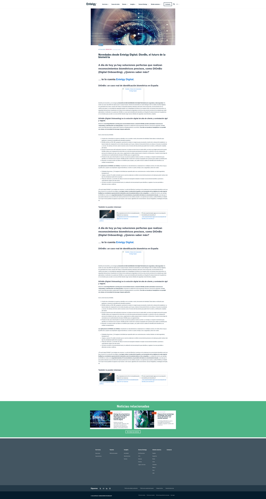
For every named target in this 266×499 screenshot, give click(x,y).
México (153, 467)
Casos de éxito (98, 456)
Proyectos (109, 49)
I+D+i (139, 456)
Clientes (140, 461)
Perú (153, 470)
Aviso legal (173, 495)
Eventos (125, 459)
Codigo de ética (159, 488)
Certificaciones (141, 453)
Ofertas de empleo (113, 453)
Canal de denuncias (170, 488)
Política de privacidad (151, 495)
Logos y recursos (141, 464)
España (154, 453)
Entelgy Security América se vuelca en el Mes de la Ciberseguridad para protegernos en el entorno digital (122, 416)
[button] (108, 4)
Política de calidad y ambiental (131, 488)
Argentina (154, 456)
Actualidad (101, 49)
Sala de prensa (127, 456)
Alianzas (140, 459)
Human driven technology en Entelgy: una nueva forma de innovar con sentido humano (166, 416)
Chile (153, 461)
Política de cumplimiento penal (147, 488)
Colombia (154, 464)
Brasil (153, 459)
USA (153, 473)
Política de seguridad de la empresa (162, 495)
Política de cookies (141, 495)
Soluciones (97, 453)
